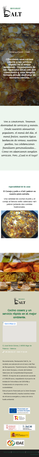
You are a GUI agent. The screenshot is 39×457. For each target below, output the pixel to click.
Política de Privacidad (18, 452)
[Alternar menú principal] (34, 11)
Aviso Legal (7, 452)
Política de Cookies (32, 452)
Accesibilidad (34, 454)
